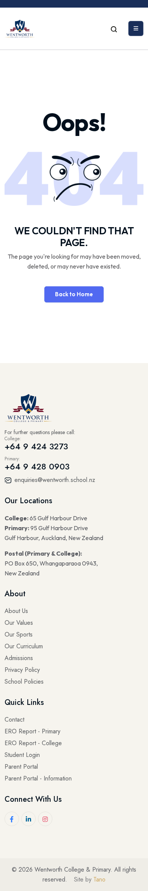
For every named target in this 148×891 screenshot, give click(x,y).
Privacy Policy (22, 669)
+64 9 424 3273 (36, 446)
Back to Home (74, 294)
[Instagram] (45, 819)
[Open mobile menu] (135, 28)
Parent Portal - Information (38, 778)
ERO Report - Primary (32, 731)
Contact (14, 719)
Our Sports (19, 634)
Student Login (22, 754)
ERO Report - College (33, 743)
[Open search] (114, 28)
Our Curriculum (24, 646)
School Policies (24, 681)
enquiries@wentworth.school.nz (54, 480)
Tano (99, 879)
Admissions (19, 658)
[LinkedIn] (28, 819)
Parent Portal (21, 766)
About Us (16, 611)
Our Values (19, 622)
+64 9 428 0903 (37, 466)
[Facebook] (12, 819)
